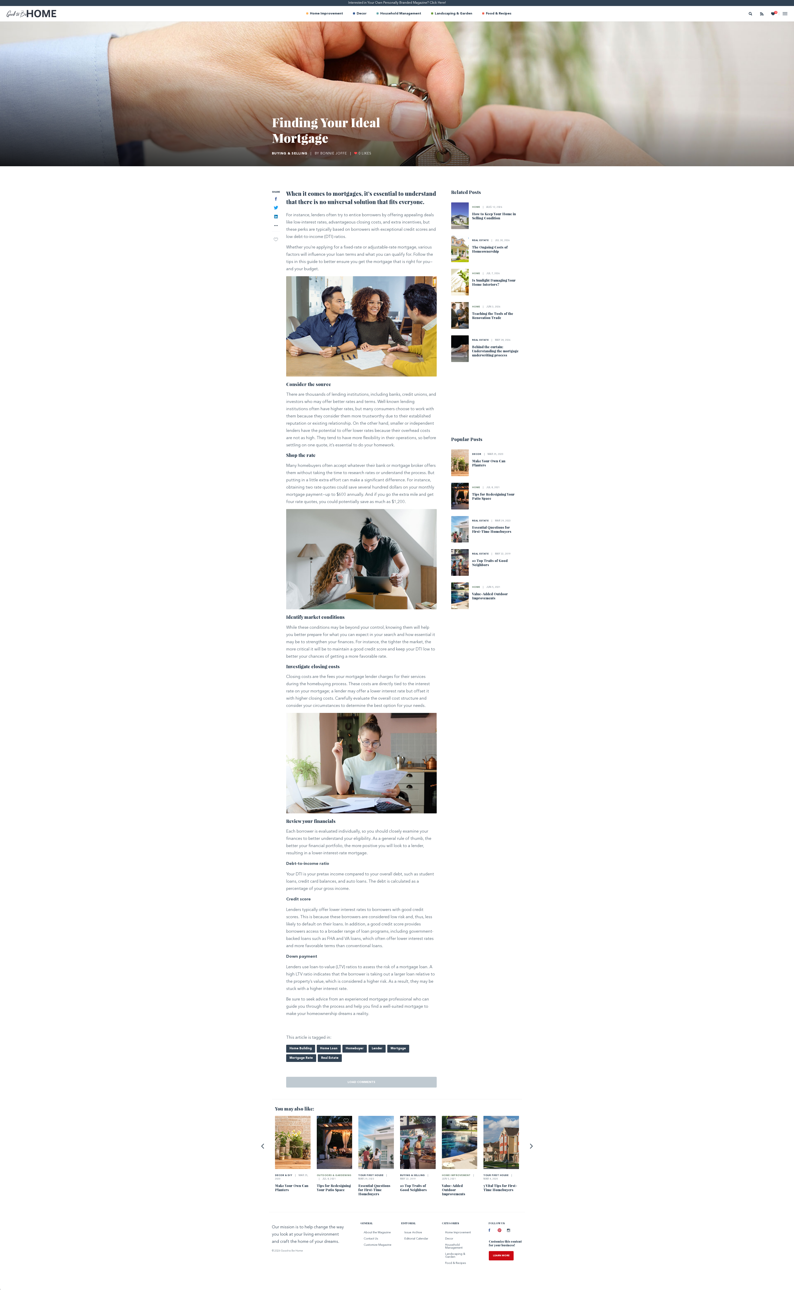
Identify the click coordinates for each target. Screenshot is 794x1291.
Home (476, 207)
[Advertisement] (486, 401)
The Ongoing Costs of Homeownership (490, 249)
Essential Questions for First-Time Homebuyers (491, 529)
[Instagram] (508, 1231)
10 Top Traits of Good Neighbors (490, 562)
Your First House (370, 1175)
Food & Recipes (498, 13)
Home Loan (328, 1048)
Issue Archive (413, 1232)
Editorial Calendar (416, 1238)
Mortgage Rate (301, 1058)
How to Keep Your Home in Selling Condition (494, 216)
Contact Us (371, 1238)
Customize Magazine (377, 1244)
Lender (377, 1048)
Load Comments (361, 1082)
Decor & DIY (283, 1175)
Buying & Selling (289, 153)
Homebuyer (355, 1048)
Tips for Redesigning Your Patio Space (493, 496)
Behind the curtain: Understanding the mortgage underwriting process (495, 351)
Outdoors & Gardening (334, 1175)
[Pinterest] (499, 1231)
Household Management (400, 13)
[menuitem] (324, 14)
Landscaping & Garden (453, 13)
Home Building (300, 1048)
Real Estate (329, 1058)
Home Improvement (326, 13)
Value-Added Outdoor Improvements (490, 596)
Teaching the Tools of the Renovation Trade (492, 315)
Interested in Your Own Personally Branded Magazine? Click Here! (397, 3)
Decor (362, 13)
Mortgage (398, 1048)
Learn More (501, 1255)
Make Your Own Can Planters (488, 463)
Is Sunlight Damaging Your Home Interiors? (494, 282)
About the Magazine (377, 1232)
